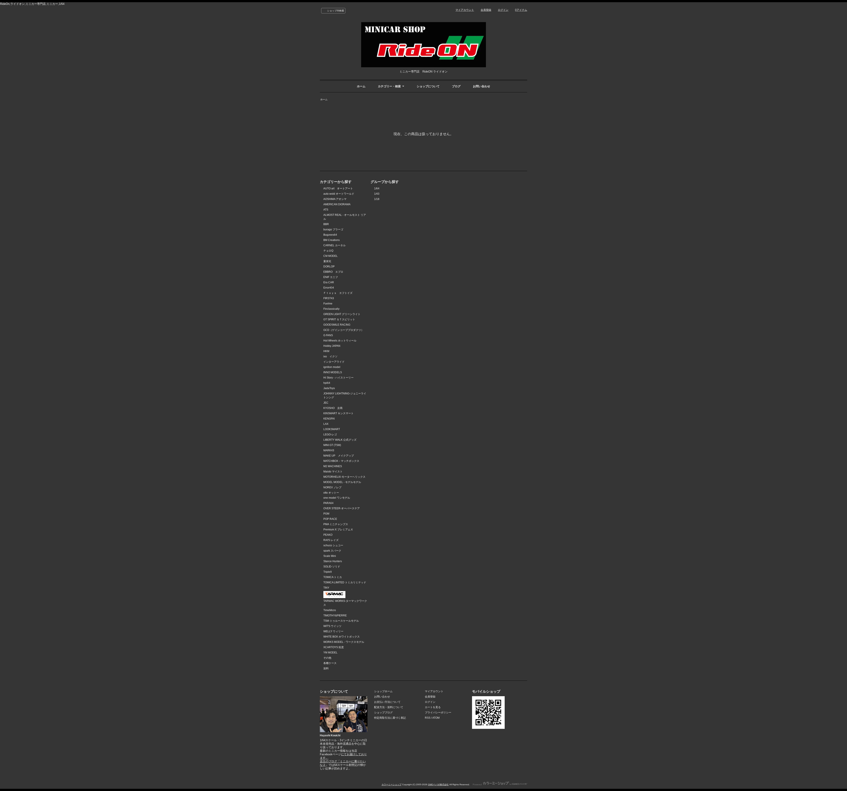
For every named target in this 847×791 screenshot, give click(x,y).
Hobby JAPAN (331, 345)
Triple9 (327, 571)
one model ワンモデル (336, 497)
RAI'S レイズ (331, 540)
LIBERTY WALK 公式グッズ (339, 439)
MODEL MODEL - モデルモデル (342, 482)
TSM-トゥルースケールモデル (341, 620)
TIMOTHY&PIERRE (335, 615)
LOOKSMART (331, 429)
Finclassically (331, 308)
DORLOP (329, 266)
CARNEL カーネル (334, 245)
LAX (325, 423)
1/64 (376, 188)
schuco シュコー (333, 545)
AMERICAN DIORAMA (336, 204)
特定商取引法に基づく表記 (390, 717)
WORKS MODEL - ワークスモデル (343, 642)
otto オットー (331, 492)
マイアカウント (464, 9)
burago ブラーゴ (333, 229)
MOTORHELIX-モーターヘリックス (344, 476)
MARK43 (328, 450)
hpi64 (326, 382)
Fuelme (327, 303)
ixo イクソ (330, 356)
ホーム (361, 86)
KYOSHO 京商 (333, 408)
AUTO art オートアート (338, 188)
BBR (326, 224)
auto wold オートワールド (338, 193)
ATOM (436, 717)
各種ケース (330, 663)
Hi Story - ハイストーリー (338, 377)
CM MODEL (330, 255)
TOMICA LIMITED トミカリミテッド (344, 582)
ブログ (456, 86)
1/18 (376, 199)
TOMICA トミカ (332, 577)
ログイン (503, 9)
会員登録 (486, 9)
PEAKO (327, 534)
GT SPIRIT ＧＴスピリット (339, 319)
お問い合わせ (481, 86)
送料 (326, 668)
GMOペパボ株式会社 (438, 784)
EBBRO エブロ (333, 271)
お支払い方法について (387, 701)
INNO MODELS (332, 372)
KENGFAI (329, 418)
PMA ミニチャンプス (335, 524)
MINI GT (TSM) (332, 445)
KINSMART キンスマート (338, 413)
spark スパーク (332, 550)
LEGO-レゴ (330, 434)
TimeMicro (329, 610)
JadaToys (329, 388)
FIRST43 (328, 298)
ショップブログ (383, 712)
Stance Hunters (332, 561)
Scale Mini (329, 556)
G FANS (328, 335)
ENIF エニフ (330, 277)
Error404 (328, 287)
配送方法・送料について (388, 707)
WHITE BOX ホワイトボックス (341, 636)
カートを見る (433, 707)
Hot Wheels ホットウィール (339, 340)
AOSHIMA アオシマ (335, 199)
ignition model (331, 367)
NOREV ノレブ (332, 487)
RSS (427, 717)
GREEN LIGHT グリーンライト (341, 314)
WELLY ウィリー (333, 631)
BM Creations (331, 240)
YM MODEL (330, 652)
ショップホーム (383, 691)
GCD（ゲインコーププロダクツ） (343, 330)
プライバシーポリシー (438, 712)
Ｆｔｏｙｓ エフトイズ (337, 293)
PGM (326, 513)
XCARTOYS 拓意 (333, 647)
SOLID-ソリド (331, 566)
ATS (325, 209)
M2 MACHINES (332, 466)
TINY (326, 587)
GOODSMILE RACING (336, 324)
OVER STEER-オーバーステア (341, 508)
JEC (325, 402)
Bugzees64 (330, 234)
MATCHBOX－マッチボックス (341, 461)
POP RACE (330, 518)
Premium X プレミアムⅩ (338, 529)
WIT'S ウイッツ (332, 626)
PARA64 (328, 503)
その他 (327, 657)
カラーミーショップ (391, 784)
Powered (477, 784)
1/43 (376, 193)
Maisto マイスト (333, 471)
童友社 (327, 261)
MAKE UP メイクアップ (338, 455)
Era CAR (328, 282)
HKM (326, 351)
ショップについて (428, 86)
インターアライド (334, 361)
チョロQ (328, 250)
